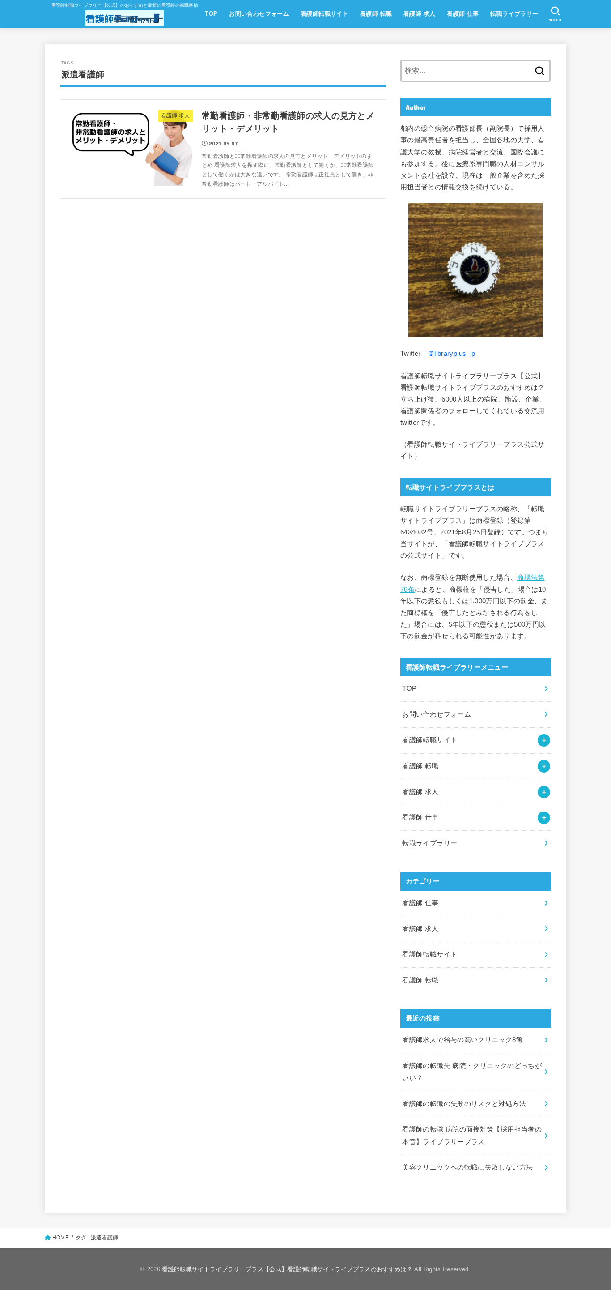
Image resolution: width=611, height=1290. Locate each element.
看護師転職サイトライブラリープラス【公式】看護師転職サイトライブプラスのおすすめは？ (287, 1269)
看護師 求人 (419, 13)
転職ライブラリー (514, 13)
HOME (60, 1237)
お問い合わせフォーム (259, 13)
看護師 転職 (376, 13)
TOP (211, 13)
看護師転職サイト (324, 13)
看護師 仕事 (463, 13)
